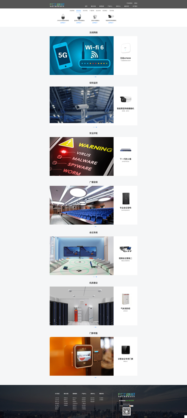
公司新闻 (101, 399)
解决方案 (93, 6)
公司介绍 (57, 398)
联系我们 (130, 3)
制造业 (74, 399)
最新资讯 (126, 6)
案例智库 (101, 6)
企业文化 (57, 399)
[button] (94, 76)
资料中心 (118, 6)
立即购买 (125, 72)
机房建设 (105, 10)
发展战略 (57, 407)
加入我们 (57, 405)
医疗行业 (74, 398)
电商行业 (74, 407)
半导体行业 (75, 403)
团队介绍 (57, 401)
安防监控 (78, 10)
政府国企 (74, 401)
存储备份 (66, 405)
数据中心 (66, 399)
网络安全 (66, 398)
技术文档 (92, 398)
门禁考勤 (111, 10)
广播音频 (91, 10)
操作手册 (92, 399)
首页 (86, 6)
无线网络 (72, 10)
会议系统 (98, 10)
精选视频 (92, 401)
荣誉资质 (57, 403)
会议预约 (66, 401)
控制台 (135, 3)
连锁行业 (74, 405)
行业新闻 (101, 398)
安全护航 (85, 10)
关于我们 (135, 6)
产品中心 (110, 6)
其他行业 (74, 409)
